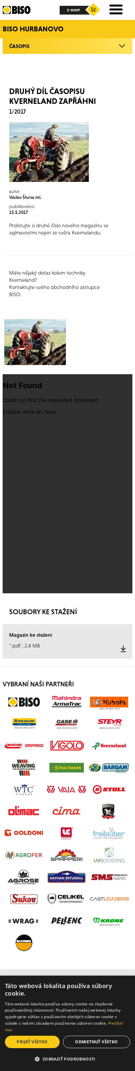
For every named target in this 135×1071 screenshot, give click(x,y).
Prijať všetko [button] (32, 1042)
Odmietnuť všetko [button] (96, 1042)
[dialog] (67, 1023)
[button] (67, 1059)
